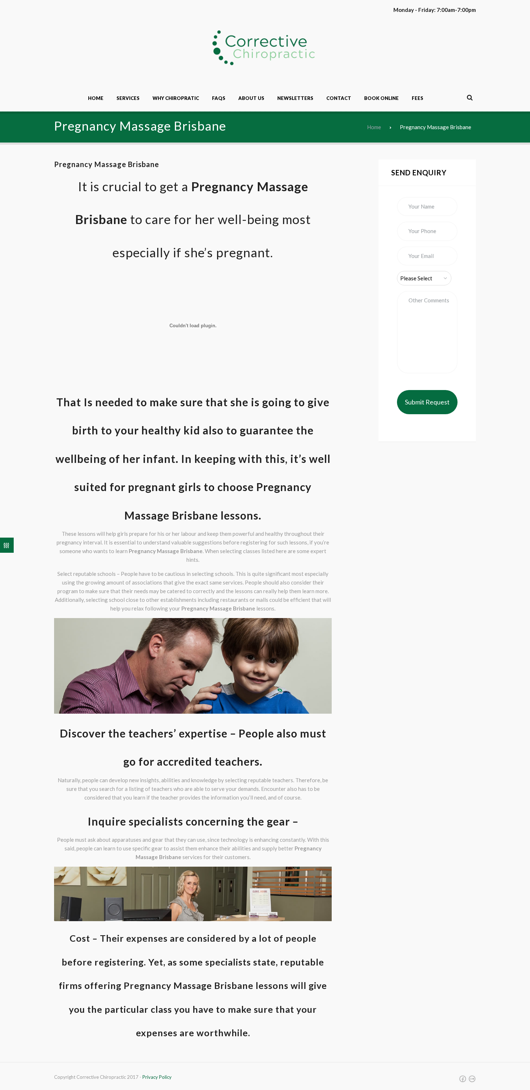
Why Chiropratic (176, 98)
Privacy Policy (157, 1077)
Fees (417, 98)
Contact (338, 98)
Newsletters (295, 98)
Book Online (381, 98)
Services (128, 98)
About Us (251, 98)
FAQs (218, 98)
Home (95, 98)
